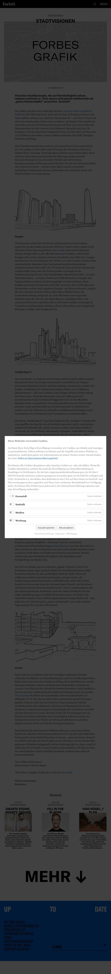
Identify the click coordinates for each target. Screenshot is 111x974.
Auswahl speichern (46, 527)
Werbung (20, 520)
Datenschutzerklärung (44, 534)
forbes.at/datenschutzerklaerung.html (38, 458)
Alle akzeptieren (66, 527)
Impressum (60, 534)
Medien (19, 512)
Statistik (20, 504)
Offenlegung (71, 534)
